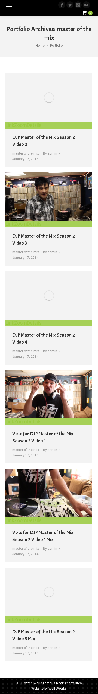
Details (34, 125)
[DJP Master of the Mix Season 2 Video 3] (48, 196)
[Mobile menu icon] (8, 8)
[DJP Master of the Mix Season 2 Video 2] (48, 97)
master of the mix (25, 153)
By (50, 153)
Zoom (20, 125)
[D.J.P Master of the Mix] (48, 295)
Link (9, 125)
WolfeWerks (57, 688)
